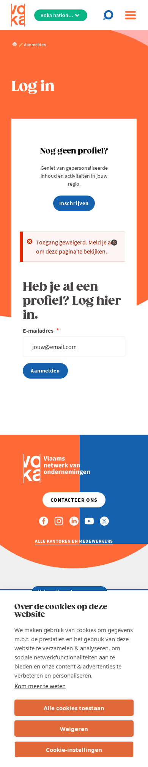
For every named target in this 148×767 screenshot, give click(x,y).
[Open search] (110, 15)
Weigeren (74, 729)
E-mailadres (39, 330)
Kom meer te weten (40, 686)
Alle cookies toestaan (74, 708)
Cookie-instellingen (74, 749)
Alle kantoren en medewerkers (74, 541)
